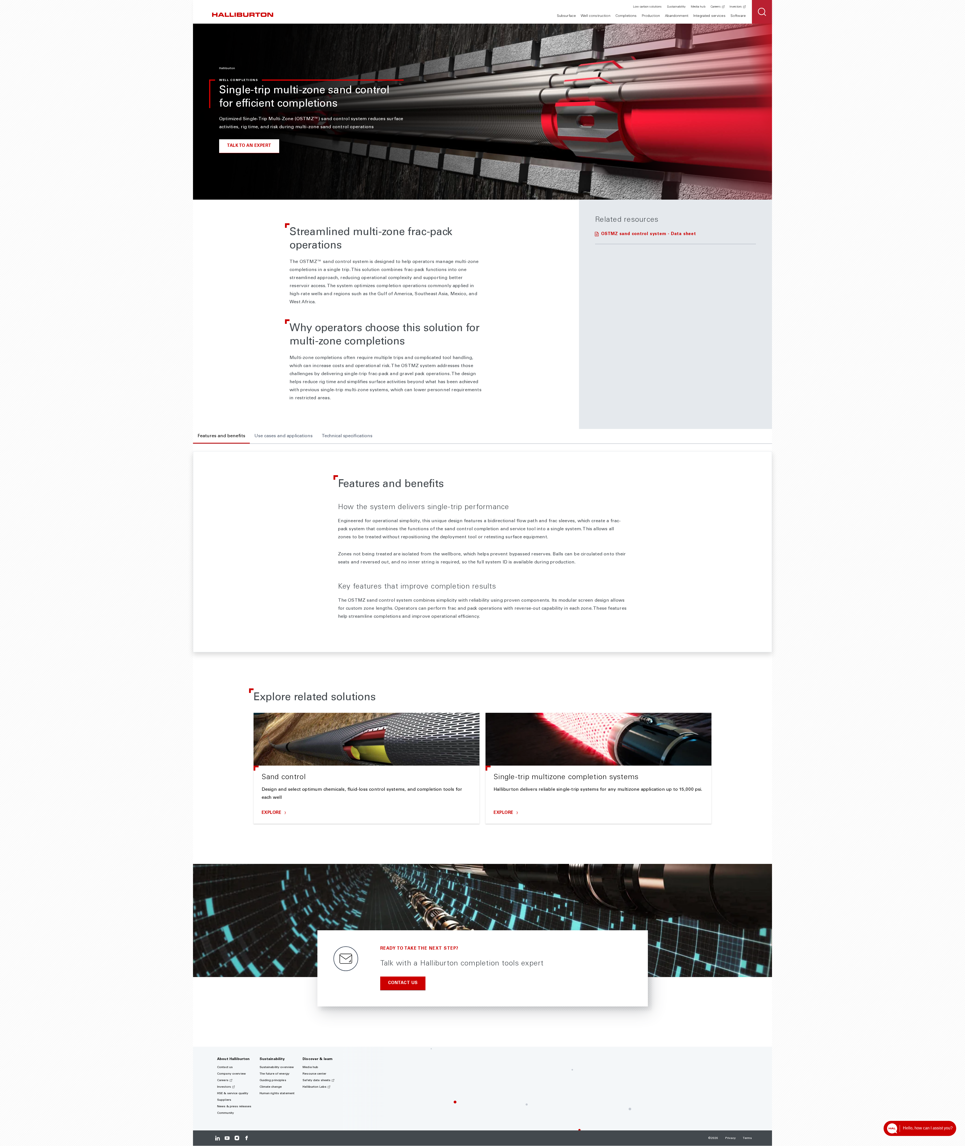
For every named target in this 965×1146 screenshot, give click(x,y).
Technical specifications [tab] (347, 436)
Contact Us (403, 983)
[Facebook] (246, 1138)
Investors (736, 6)
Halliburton (227, 68)
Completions (626, 16)
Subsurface (566, 16)
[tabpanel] (482, 552)
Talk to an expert (249, 146)
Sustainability (676, 6)
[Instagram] (236, 1138)
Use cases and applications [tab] (283, 436)
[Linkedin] (217, 1138)
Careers (715, 6)
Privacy (730, 1138)
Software (738, 16)
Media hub (698, 6)
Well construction (595, 16)
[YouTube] (227, 1138)
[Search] (762, 12)
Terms (747, 1138)
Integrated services (709, 16)
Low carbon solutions (647, 6)
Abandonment (676, 16)
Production (651, 16)
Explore (272, 813)
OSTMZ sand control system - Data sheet (648, 234)
